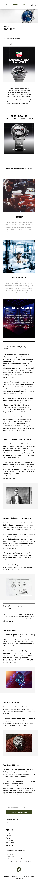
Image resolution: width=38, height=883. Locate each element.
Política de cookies (13, 856)
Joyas (8, 833)
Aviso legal (10, 854)
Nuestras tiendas (19, 812)
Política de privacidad (14, 859)
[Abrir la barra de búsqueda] (31, 5)
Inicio (4, 38)
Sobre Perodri (11, 840)
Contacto (9, 845)
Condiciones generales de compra (18, 861)
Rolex (8, 838)
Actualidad (10, 843)
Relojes (9, 38)
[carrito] (6, 5)
